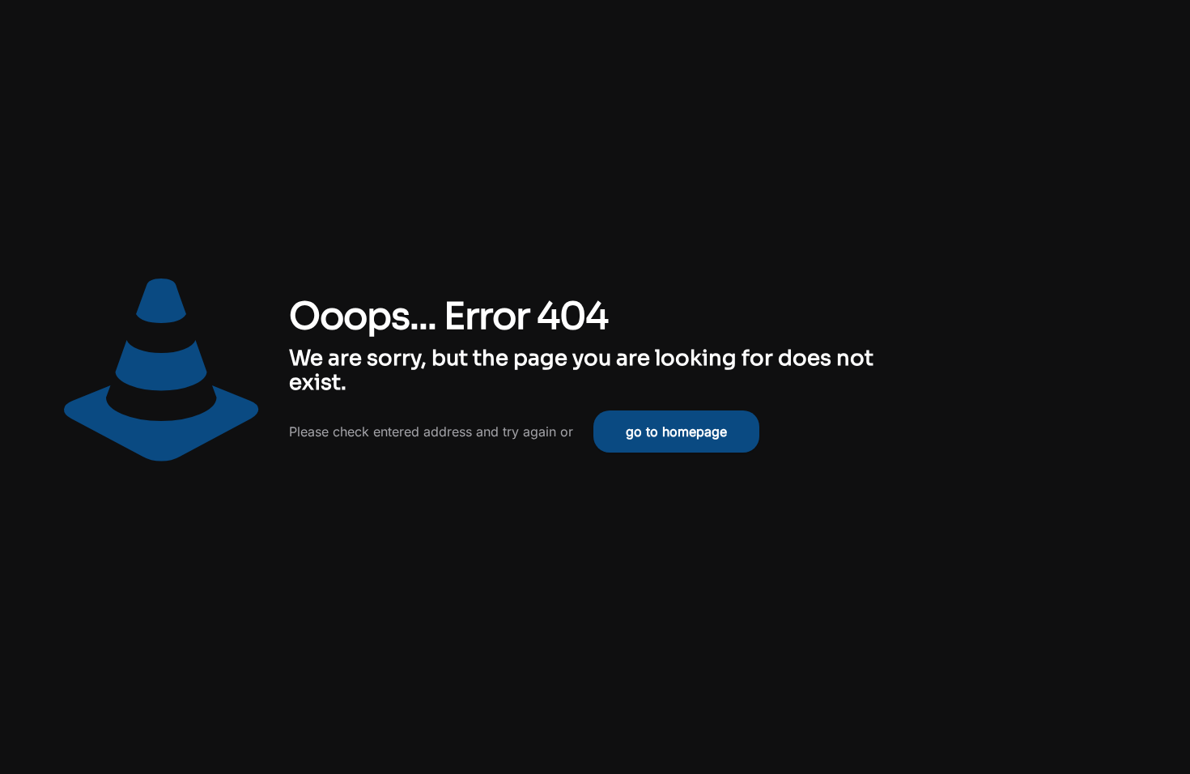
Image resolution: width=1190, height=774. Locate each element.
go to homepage (676, 431)
